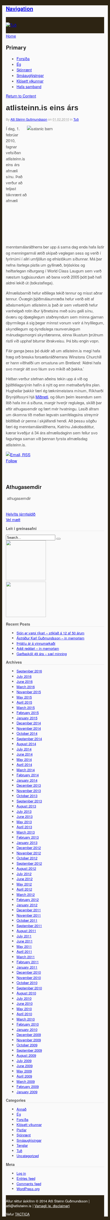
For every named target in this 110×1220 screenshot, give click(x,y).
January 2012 (27, 904)
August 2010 (26, 992)
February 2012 (28, 899)
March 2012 (26, 894)
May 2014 (24, 759)
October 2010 (27, 982)
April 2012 (24, 889)
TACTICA (22, 1214)
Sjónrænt (24, 69)
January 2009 (27, 1091)
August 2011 (26, 930)
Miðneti (42, 396)
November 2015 (29, 691)
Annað (21, 1109)
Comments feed (29, 1183)
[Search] (58, 539)
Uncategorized (28, 1155)
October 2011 (27, 920)
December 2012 (29, 847)
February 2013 (28, 837)
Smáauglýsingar (30, 75)
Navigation (19, 8)
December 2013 (29, 785)
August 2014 (26, 743)
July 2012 (24, 873)
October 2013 (27, 795)
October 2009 (27, 1044)
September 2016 (29, 671)
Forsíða (23, 58)
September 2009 (29, 1050)
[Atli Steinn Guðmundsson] (11, 25)
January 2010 (27, 1029)
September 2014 (29, 738)
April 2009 (24, 1076)
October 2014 (27, 733)
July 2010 (24, 998)
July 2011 (24, 936)
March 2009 (26, 1081)
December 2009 (29, 1034)
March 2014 (26, 769)
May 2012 (24, 884)
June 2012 (25, 878)
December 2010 (29, 972)
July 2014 (24, 749)
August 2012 (26, 868)
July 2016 (24, 676)
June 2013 (25, 816)
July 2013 (24, 811)
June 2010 (25, 1003)
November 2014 (29, 728)
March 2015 (26, 707)
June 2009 (25, 1065)
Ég (19, 64)
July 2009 (24, 1060)
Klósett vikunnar (30, 81)
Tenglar (22, 1145)
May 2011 (24, 946)
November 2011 (29, 915)
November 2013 (29, 790)
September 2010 (29, 987)
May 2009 (24, 1071)
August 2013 (26, 806)
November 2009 (29, 1039)
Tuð (76, 119)
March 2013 (26, 832)
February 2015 (28, 712)
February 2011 (28, 961)
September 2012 (29, 863)
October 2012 (27, 857)
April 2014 (24, 764)
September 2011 (29, 925)
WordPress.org (28, 1188)
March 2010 (26, 1019)
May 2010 (24, 1008)
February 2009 (28, 1086)
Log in (21, 1173)
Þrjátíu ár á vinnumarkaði (36, 643)
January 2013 (27, 842)
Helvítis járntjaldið (21, 514)
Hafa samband (29, 86)
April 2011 (24, 951)
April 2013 (24, 826)
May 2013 (24, 821)
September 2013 (29, 800)
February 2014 (28, 774)
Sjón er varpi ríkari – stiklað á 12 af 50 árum (50, 632)
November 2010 (29, 977)
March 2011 (26, 956)
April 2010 (24, 1013)
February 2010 (28, 1024)
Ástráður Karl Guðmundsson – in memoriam (50, 637)
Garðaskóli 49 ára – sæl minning (42, 653)
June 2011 (25, 941)
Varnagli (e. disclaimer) (52, 1205)
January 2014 (27, 780)
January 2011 (27, 967)
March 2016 (26, 686)
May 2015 (24, 697)
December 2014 (29, 722)
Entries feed (26, 1178)
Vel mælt (13, 519)
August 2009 (26, 1055)
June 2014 (25, 754)
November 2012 (29, 852)
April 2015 (24, 702)
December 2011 (29, 909)
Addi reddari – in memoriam (38, 648)
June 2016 (25, 681)
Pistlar (21, 1129)
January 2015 (27, 717)
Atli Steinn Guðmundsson (28, 119)
